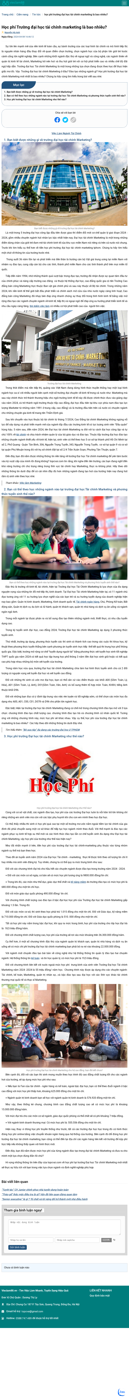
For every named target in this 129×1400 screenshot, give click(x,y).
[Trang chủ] (13, 3)
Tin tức (36, 14)
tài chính (21, 434)
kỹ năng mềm (78, 881)
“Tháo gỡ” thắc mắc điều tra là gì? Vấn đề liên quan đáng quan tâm (39, 1194)
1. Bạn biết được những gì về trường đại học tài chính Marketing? (38, 92)
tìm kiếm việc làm (40, 306)
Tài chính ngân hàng (87, 601)
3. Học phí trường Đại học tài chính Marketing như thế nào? (35, 99)
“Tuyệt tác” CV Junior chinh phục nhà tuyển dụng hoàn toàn (35, 1189)
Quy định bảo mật (100, 1295)
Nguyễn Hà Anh (12, 32)
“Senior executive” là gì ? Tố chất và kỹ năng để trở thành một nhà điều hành (44, 1199)
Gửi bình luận (17, 1247)
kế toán (35, 958)
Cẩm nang (22, 14)
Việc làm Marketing (30, 482)
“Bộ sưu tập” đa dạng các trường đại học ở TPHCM (51, 729)
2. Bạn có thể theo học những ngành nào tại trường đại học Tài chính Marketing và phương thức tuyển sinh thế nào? (65, 95)
